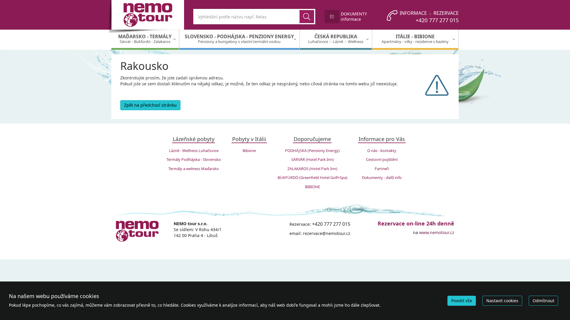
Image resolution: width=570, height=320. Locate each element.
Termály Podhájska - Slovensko (194, 159)
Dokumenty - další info (382, 177)
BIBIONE (312, 186)
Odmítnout (543, 300)
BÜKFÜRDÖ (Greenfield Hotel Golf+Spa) (312, 177)
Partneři (382, 168)
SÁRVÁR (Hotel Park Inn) (312, 159)
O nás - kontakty (381, 150)
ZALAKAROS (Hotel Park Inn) (312, 168)
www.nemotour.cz (436, 232)
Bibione (249, 150)
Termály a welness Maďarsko (193, 168)
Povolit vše (461, 300)
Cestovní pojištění (382, 159)
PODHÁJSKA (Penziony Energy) (312, 150)
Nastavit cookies (502, 300)
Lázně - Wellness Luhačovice (193, 150)
